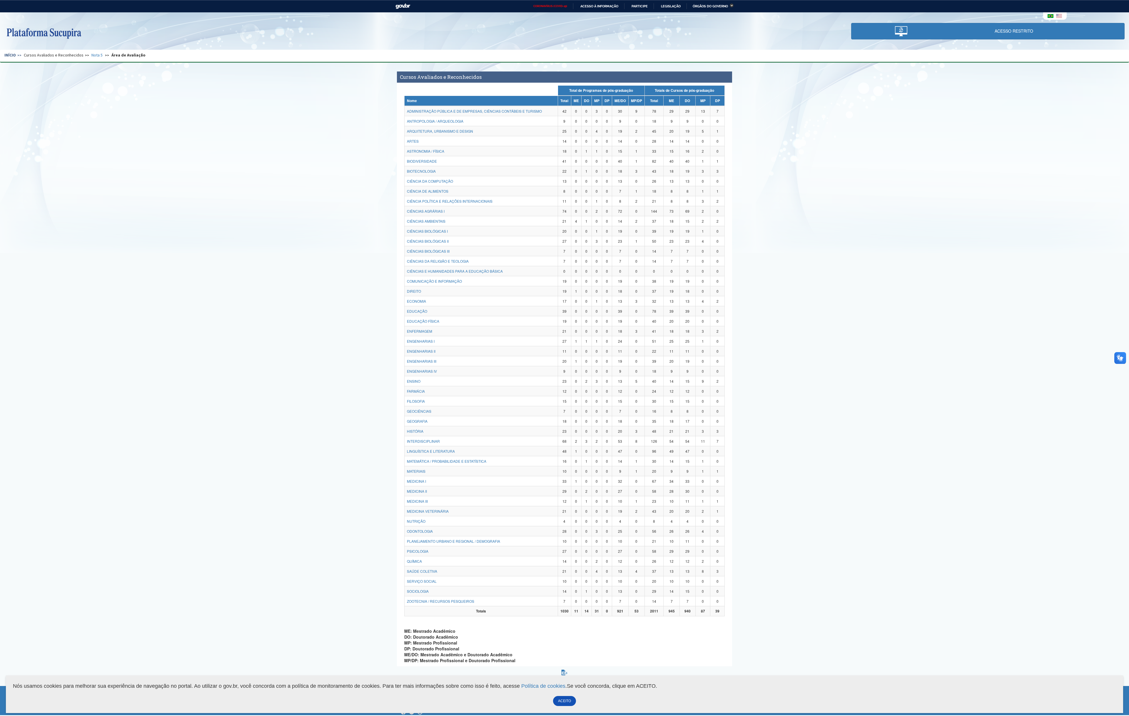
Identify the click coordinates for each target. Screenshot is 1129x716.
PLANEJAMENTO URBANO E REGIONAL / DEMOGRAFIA (453, 541)
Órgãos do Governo (710, 6)
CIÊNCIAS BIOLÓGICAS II (428, 241)
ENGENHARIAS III (421, 361)
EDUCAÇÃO (417, 311)
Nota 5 (97, 55)
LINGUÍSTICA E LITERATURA (431, 451)
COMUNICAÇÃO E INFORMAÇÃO (434, 281)
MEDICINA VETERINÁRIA (428, 511)
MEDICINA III (417, 501)
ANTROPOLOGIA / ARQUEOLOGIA (435, 121)
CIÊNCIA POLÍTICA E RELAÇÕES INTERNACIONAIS (449, 201)
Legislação (671, 6)
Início (10, 55)
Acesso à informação (599, 6)
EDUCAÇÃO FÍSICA (423, 321)
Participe (640, 6)
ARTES (413, 141)
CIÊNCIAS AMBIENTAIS (426, 221)
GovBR (402, 6)
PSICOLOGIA (417, 551)
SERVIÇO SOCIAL (422, 581)
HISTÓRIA (415, 431)
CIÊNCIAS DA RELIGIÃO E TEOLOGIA (438, 261)
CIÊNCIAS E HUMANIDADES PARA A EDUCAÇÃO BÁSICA (455, 271)
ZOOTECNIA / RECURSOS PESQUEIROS (440, 601)
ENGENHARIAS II (421, 351)
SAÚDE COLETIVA (422, 571)
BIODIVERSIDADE (422, 161)
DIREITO (414, 291)
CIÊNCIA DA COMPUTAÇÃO (430, 181)
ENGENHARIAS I (421, 341)
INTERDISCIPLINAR (423, 441)
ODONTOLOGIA (420, 531)
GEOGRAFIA (417, 421)
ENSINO (413, 381)
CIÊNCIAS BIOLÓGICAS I (427, 231)
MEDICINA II (417, 491)
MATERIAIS (416, 471)
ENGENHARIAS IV (422, 371)
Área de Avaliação (128, 55)
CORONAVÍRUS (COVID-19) (550, 6)
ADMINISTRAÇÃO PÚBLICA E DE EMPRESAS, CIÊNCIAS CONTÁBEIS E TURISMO (474, 111)
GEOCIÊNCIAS (419, 411)
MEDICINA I (416, 481)
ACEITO (564, 701)
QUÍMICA (414, 561)
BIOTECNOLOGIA (421, 171)
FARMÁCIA (416, 391)
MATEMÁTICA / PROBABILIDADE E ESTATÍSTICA (446, 461)
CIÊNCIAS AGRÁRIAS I (426, 211)
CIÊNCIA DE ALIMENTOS (427, 191)
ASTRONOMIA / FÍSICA (425, 151)
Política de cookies (543, 686)
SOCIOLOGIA (418, 591)
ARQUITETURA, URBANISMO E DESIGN (440, 131)
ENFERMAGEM (419, 331)
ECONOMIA (416, 301)
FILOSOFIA (416, 401)
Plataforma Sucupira (43, 33)
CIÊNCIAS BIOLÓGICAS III (428, 251)
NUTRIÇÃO (416, 521)
